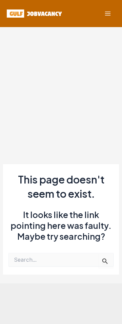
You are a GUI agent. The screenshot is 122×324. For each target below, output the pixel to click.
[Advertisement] (61, 91)
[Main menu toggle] (107, 13)
